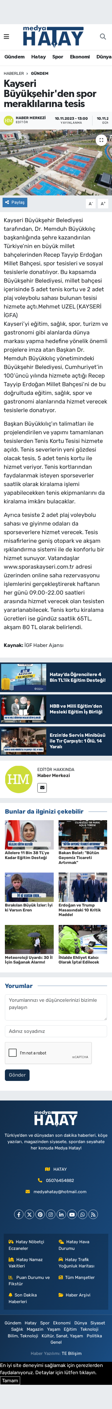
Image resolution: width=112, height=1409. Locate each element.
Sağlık (17, 1329)
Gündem (14, 57)
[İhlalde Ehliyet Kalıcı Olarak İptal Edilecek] (83, 939)
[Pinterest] (40, 1214)
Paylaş (18, 202)
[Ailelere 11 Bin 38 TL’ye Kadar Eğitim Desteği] (29, 834)
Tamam (10, 1380)
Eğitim (70, 1329)
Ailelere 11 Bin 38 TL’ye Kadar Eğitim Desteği (27, 855)
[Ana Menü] (6, 37)
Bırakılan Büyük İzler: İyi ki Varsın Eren (29, 908)
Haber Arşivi (78, 1295)
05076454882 (60, 1180)
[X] (29, 1214)
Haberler (14, 73)
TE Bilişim (72, 1353)
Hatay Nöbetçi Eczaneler (27, 1245)
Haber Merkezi (53, 775)
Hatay (38, 57)
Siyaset (97, 1323)
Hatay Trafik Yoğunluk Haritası (76, 1263)
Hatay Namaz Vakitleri (26, 1263)
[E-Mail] (42, 788)
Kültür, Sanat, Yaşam (62, 1335)
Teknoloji (89, 1329)
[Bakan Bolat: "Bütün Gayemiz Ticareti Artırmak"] (83, 834)
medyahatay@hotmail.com (60, 1191)
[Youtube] (72, 1214)
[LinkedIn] (61, 1214)
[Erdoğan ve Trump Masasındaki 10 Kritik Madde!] (83, 887)
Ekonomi (80, 57)
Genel (56, 1342)
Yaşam (53, 1329)
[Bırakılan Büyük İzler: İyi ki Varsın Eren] (29, 887)
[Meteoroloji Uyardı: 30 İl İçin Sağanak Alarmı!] (29, 939)
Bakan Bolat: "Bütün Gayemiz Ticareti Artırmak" (79, 857)
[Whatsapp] (82, 1214)
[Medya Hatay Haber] (53, 36)
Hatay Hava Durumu (74, 1245)
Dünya (104, 57)
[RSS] (93, 1214)
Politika (94, 1335)
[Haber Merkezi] (18, 779)
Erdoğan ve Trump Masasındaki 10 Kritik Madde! (80, 910)
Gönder (17, 1075)
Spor (57, 57)
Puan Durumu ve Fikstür (29, 1280)
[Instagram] (50, 1214)
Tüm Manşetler (80, 1277)
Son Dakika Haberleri (23, 1298)
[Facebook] (19, 1214)
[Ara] (102, 37)
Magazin (35, 1329)
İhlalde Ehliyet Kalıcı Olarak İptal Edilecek (79, 960)
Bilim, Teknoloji (23, 1335)
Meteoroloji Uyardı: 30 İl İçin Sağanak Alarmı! (29, 960)
